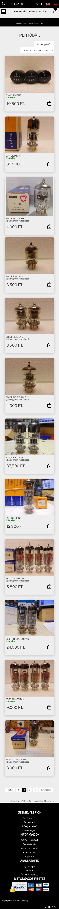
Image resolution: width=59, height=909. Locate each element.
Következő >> (46, 789)
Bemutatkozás (29, 844)
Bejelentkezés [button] (29, 818)
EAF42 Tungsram (16, 759)
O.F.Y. (54, 907)
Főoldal (19, 23)
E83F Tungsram (15, 699)
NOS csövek (29, 23)
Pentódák (39, 23)
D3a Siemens (13, 155)
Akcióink (29, 870)
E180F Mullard (15, 218)
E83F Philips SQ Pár (17, 639)
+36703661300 (14, 4)
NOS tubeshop (22, 900)
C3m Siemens (13, 95)
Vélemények (29, 830)
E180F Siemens (14, 337)
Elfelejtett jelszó (29, 826)
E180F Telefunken (17, 397)
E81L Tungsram (15, 578)
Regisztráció (29, 822)
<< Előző (9, 789)
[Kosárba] (49, 103)
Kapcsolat (29, 856)
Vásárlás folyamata (30, 848)
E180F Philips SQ (15, 276)
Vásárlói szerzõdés (29, 852)
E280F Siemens (14, 457)
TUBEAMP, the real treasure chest (29, 11)
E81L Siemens (13, 518)
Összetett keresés (29, 874)
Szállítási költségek (29, 840)
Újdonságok (29, 866)
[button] (53, 12)
